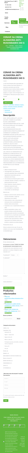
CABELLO (5, 328)
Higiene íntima (8, 337)
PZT (24, 446)
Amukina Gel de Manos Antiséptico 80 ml (14, 298)
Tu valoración (6, 258)
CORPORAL (11, 104)
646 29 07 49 (8, 7)
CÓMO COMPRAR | (8, 417)
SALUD (4, 365)
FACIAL (5, 351)
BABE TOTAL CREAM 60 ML (11, 311)
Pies (5, 348)
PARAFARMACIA (6, 363)
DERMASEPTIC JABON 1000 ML (12, 305)
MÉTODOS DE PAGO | (16, 417)
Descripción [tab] (7, 110)
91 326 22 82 (8, 4)
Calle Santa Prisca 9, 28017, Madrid (11, 2)
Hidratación (17, 104)
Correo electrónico (7, 281)
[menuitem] (6, 13)
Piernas (6, 346)
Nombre (5, 276)
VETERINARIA (6, 368)
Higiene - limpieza (8, 334)
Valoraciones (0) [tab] (8, 112)
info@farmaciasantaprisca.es (12, 9)
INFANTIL (5, 353)
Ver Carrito (22, 19)
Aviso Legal (22, 443)
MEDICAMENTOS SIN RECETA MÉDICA (11, 355)
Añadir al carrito (7, 102)
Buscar (18, 318)
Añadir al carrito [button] (8, 302)
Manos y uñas (8, 339)
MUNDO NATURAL (7, 360)
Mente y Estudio (6, 358)
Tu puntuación (6, 255)
